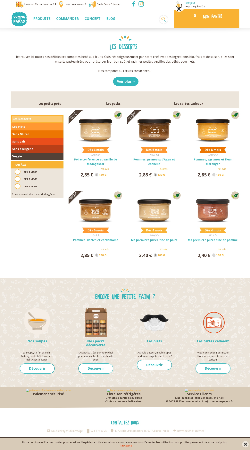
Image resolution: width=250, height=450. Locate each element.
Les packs (113, 103)
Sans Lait (18, 141)
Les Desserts (22, 119)
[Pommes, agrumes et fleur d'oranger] (213, 128)
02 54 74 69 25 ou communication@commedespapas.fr (199, 401)
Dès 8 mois (30, 186)
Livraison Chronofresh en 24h (40, 4)
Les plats (154, 341)
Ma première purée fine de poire (154, 240)
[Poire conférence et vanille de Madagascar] (95, 128)
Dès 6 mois (30, 179)
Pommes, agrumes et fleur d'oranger (213, 162)
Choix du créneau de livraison (123, 401)
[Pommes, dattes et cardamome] (95, 208)
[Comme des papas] (20, 19)
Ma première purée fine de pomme (213, 240)
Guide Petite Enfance (108, 4)
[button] (41, 18)
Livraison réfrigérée (124, 394)
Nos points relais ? (76, 4)
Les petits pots (49, 103)
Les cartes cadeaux (188, 103)
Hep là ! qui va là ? (195, 6)
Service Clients (199, 394)
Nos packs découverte (95, 343)
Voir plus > (126, 81)
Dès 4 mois (30, 172)
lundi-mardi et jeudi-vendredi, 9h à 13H (199, 397)
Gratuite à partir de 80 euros (123, 397)
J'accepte (126, 445)
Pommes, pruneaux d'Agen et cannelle (154, 162)
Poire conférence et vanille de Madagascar (95, 162)
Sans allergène (22, 149)
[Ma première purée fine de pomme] (213, 208)
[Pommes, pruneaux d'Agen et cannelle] (154, 128)
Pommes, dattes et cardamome (95, 240)
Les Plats (18, 126)
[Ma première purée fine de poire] (154, 208)
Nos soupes (37, 341)
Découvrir (37, 368)
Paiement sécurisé (48, 394)
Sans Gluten (20, 134)
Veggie (17, 156)
